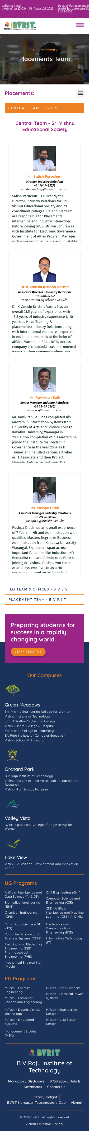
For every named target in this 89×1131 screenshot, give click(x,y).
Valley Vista (18, 818)
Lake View (16, 857)
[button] (80, 93)
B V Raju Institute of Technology (44, 1066)
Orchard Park (19, 769)
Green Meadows (22, 705)
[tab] (44, 108)
